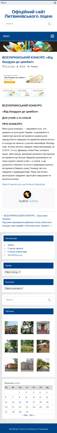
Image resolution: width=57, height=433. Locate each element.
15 (20, 402)
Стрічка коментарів (17, 251)
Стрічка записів (15, 248)
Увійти (11, 245)
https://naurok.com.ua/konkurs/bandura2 (23, 184)
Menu (3, 3)
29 (20, 411)
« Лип (25, 415)
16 (27, 402)
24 (34, 407)
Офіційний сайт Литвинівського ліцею (28, 13)
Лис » (32, 415)
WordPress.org (15, 255)
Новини (34, 66)
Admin (22, 66)
